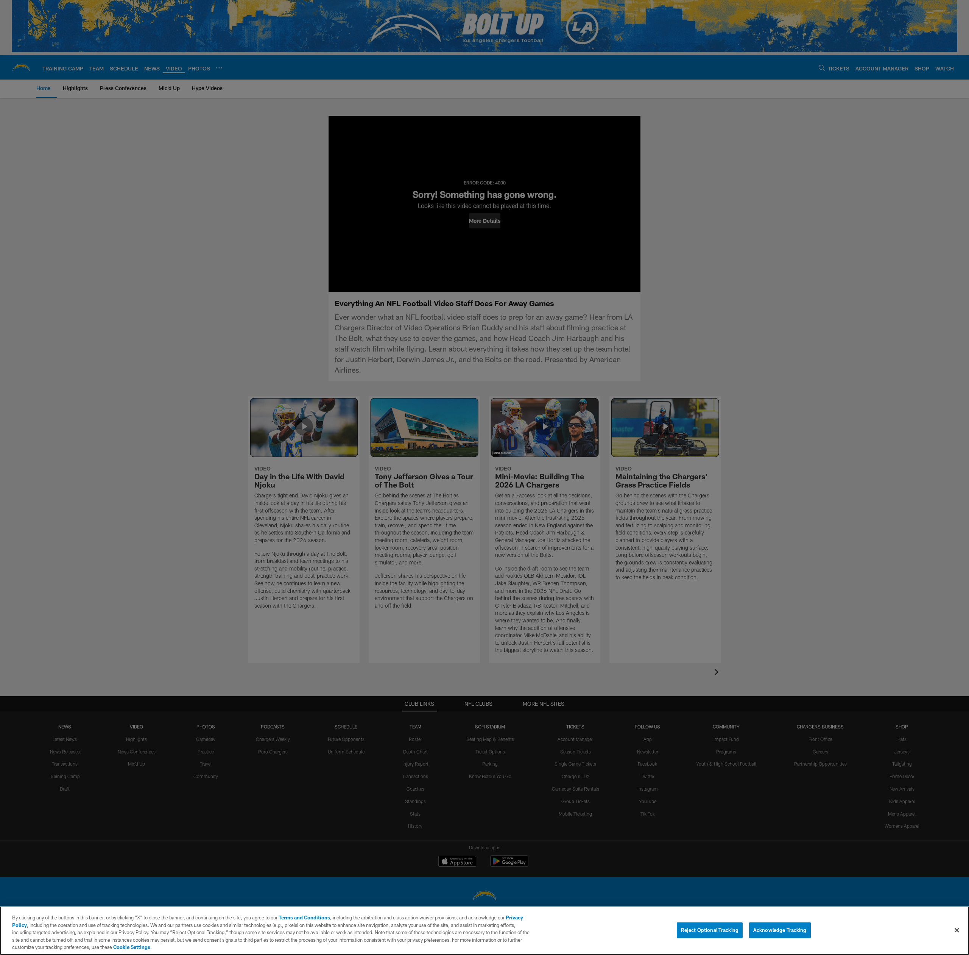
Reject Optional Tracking (709, 930)
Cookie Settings (131, 947)
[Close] (957, 930)
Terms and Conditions (304, 917)
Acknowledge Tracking (780, 930)
